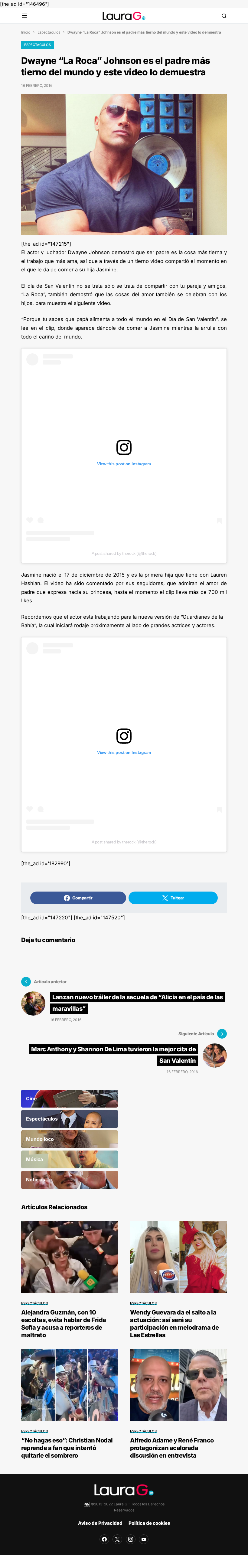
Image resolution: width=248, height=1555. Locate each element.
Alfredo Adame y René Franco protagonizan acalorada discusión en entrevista (172, 1448)
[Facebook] (104, 1539)
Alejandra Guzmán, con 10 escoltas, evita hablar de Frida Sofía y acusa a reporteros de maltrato (63, 1324)
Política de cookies (149, 1523)
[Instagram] (130, 1539)
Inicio (25, 32)
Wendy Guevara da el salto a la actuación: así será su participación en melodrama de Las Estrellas (174, 1324)
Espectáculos (49, 32)
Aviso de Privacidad (100, 1523)
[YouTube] (143, 1539)
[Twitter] (117, 1539)
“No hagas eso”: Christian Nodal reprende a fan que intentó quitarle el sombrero (67, 1448)
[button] (24, 16)
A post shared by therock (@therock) (124, 553)
